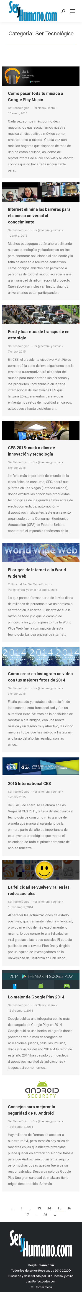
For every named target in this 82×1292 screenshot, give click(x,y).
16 (69, 1208)
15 (59, 1208)
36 (45, 1215)
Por (44, 108)
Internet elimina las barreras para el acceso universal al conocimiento (39, 215)
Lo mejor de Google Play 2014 (36, 997)
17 (27, 1215)
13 (39, 1208)
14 (49, 1208)
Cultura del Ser (17, 584)
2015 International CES (29, 783)
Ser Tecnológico (18, 108)
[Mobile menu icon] (72, 11)
